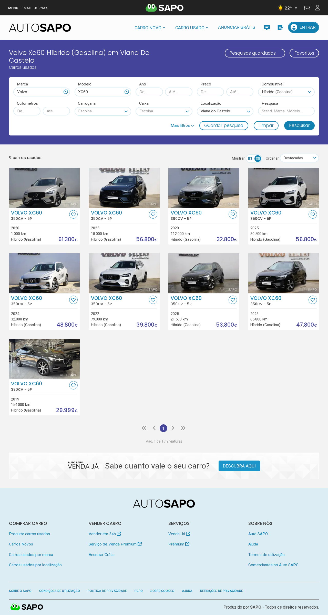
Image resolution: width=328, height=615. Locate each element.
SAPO (27, 607)
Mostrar (238, 158)
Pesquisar (299, 125)
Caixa (144, 103)
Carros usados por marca (31, 554)
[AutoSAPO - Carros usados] (40, 27)
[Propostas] (280, 27)
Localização (210, 103)
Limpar (266, 125)
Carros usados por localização (35, 565)
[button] (182, 125)
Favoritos (304, 53)
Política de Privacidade (107, 591)
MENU (13, 8)
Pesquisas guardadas (253, 53)
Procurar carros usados (29, 534)
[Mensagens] (266, 27)
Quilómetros (27, 103)
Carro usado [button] (189, 27)
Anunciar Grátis (236, 27)
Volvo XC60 (26, 215)
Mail (28, 8)
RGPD (139, 591)
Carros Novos (21, 544)
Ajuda (253, 544)
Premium (176, 544)
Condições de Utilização (59, 591)
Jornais (41, 8)
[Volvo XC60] (44, 188)
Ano (142, 84)
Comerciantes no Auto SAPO (273, 565)
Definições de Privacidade (221, 591)
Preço (205, 84)
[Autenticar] (307, 8)
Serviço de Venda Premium (113, 544)
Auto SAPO (258, 534)
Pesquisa (270, 103)
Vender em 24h (103, 534)
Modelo (84, 84)
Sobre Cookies (162, 591)
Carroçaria (87, 103)
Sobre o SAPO (20, 591)
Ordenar (272, 158)
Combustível (272, 84)
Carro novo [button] (148, 27)
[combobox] (41, 91)
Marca (22, 84)
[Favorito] (73, 214)
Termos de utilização (266, 554)
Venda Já (177, 534)
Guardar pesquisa (223, 125)
